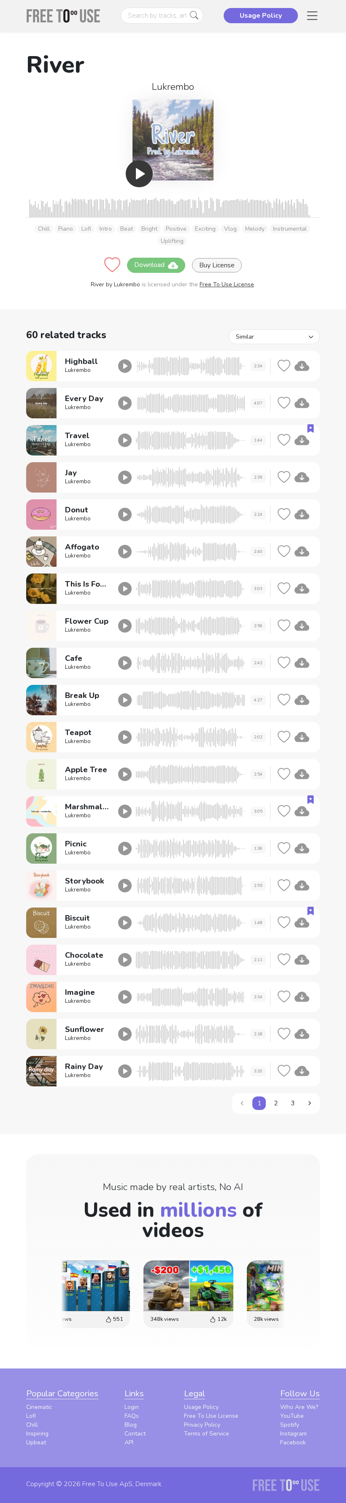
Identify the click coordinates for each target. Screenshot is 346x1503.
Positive (176, 229)
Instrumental (290, 229)
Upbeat (36, 1442)
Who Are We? (299, 1407)
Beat (126, 229)
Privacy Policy (202, 1425)
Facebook (293, 1442)
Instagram (293, 1434)
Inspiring (37, 1434)
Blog (130, 1425)
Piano (65, 229)
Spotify (289, 1425)
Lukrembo (173, 86)
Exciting (205, 229)
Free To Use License (227, 284)
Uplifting (172, 241)
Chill (44, 229)
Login (131, 1407)
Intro (106, 229)
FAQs (131, 1416)
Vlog (230, 229)
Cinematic (39, 1407)
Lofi (86, 229)
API (128, 1442)
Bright (149, 229)
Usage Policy (201, 1407)
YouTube (292, 1416)
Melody (255, 229)
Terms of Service (206, 1434)
